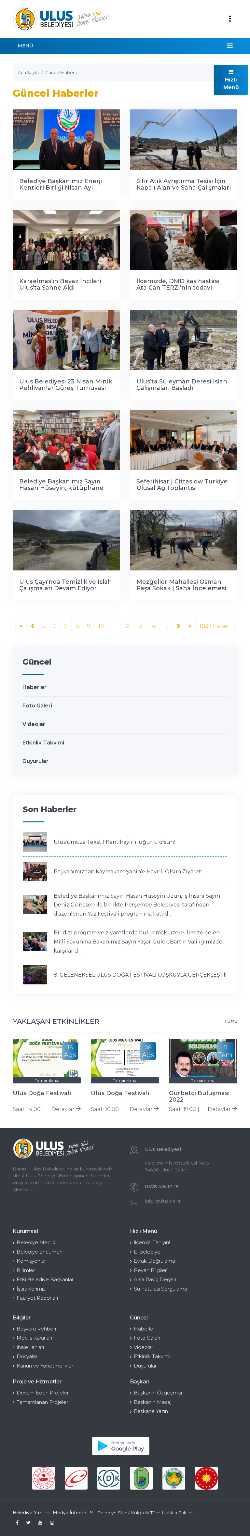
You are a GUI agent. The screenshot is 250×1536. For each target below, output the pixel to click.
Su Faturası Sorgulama (160, 1289)
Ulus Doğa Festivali (42, 1093)
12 (126, 626)
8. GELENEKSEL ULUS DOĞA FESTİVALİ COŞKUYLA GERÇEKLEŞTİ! (140, 975)
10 (101, 626)
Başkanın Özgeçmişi (158, 1393)
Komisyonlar (31, 1261)
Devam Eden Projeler (43, 1393)
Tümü (230, 1021)
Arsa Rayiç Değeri (155, 1279)
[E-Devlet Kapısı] (76, 1478)
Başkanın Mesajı (153, 1402)
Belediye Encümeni (40, 1252)
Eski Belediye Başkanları (46, 1279)
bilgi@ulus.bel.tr (163, 1201)
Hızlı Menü (231, 84)
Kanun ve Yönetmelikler (45, 1366)
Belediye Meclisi (36, 1242)
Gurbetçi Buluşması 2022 (199, 1096)
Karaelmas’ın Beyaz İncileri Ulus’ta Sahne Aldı (60, 284)
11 (114, 626)
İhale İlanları (30, 1347)
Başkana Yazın (151, 1411)
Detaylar (63, 1109)
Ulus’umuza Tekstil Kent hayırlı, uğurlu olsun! (114, 842)
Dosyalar (27, 1356)
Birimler (26, 1270)
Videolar (33, 724)
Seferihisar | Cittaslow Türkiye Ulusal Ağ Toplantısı (182, 485)
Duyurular (35, 761)
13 (139, 626)
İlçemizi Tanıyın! (152, 1242)
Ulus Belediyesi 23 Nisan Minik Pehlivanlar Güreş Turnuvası (65, 385)
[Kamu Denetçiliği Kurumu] (108, 1478)
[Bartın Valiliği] (141, 1478)
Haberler (34, 687)
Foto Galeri (37, 706)
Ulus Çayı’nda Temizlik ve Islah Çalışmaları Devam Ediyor (65, 585)
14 (153, 626)
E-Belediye (147, 1252)
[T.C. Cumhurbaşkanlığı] (206, 1478)
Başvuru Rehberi (36, 1329)
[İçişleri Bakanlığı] (43, 1478)
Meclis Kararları (34, 1338)
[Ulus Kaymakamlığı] (173, 1478)
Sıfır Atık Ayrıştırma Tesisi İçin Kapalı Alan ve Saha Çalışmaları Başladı (183, 188)
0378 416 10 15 (161, 1187)
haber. (215, 626)
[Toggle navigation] (229, 19)
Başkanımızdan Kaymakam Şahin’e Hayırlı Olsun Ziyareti (128, 871)
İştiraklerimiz (31, 1289)
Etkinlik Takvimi (43, 743)
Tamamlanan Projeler (42, 1402)
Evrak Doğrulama (154, 1261)
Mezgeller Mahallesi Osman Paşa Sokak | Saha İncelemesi (181, 585)
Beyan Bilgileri (151, 1270)
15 (166, 626)
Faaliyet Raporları (37, 1298)
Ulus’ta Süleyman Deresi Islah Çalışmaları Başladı (181, 385)
